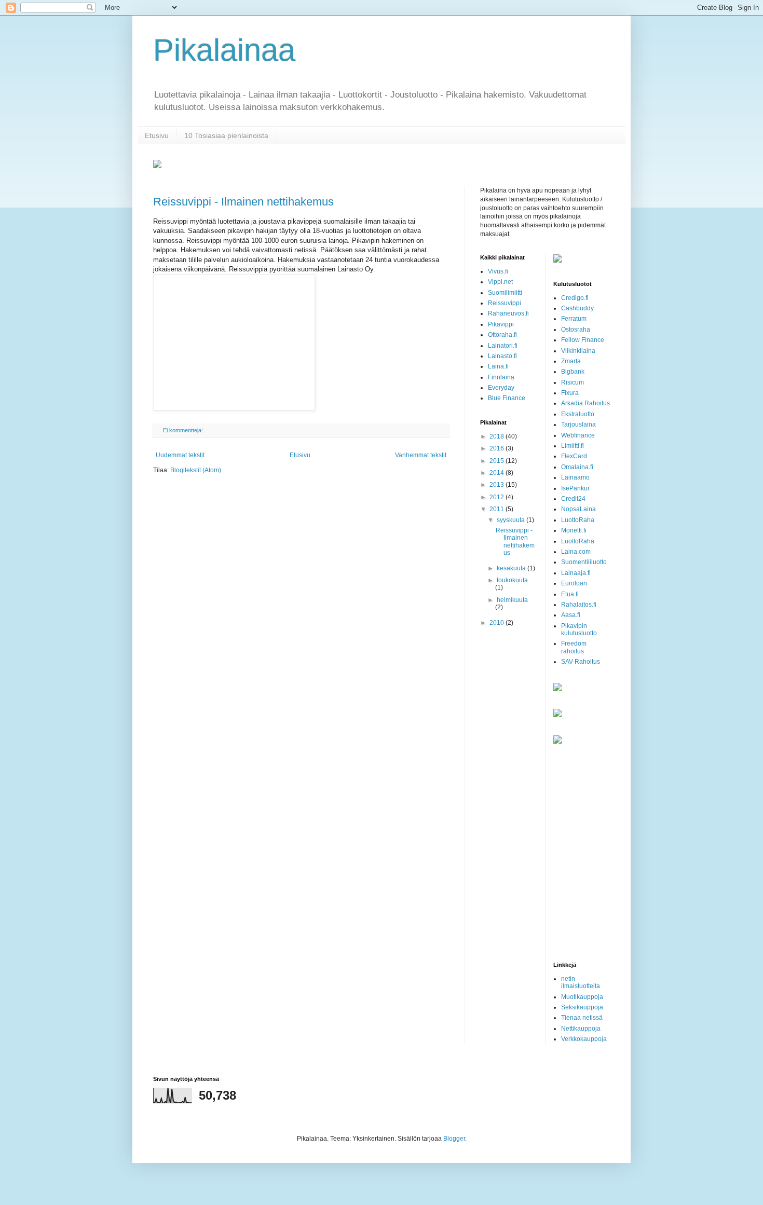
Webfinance (578, 435)
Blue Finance (506, 398)
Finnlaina (501, 377)
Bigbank (572, 371)
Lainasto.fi (502, 356)
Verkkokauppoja (584, 1039)
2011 (497, 509)
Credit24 (573, 498)
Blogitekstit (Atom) (195, 470)
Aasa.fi (570, 615)
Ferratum (574, 318)
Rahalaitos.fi (578, 604)
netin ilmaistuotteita (580, 982)
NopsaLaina (578, 509)
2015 (497, 460)
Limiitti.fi (572, 445)
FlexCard (574, 456)
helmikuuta (512, 600)
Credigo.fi (575, 298)
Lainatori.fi (502, 345)
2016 (497, 448)
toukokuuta (512, 580)
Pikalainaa (224, 50)
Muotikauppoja (582, 997)
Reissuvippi (504, 303)
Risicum (572, 382)
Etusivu (157, 135)
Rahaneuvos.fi (508, 313)
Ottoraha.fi (502, 334)
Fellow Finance (582, 340)
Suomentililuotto (584, 562)
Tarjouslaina (578, 424)
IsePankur (575, 488)
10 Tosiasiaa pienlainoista (226, 135)
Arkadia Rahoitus (585, 403)
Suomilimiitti (505, 292)
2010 (497, 622)
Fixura (570, 392)
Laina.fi (498, 366)
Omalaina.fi (577, 467)
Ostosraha (575, 329)
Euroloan (574, 583)
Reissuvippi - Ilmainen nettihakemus (243, 201)
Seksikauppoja (582, 1007)
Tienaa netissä (582, 1017)
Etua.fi (570, 594)
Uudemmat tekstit (180, 455)
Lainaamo (575, 477)
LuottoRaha (577, 520)
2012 (497, 497)
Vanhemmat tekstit (420, 455)
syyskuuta (511, 520)
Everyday (501, 387)
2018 (497, 436)
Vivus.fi (498, 271)
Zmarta (571, 361)
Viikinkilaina (578, 350)
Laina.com (576, 551)
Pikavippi (501, 324)
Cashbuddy (577, 308)
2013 (497, 484)
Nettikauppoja (581, 1028)
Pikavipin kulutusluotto (579, 629)
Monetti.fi (574, 530)
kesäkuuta (512, 568)
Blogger (454, 1138)
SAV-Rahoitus (580, 661)
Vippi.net (500, 281)
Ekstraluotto (577, 414)
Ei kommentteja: (184, 430)
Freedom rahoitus (574, 647)
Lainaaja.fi (576, 573)
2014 (497, 472)
